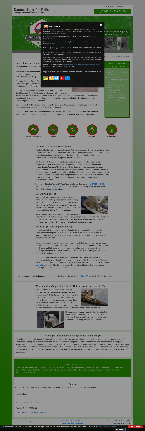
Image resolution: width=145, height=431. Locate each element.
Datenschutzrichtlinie (61, 47)
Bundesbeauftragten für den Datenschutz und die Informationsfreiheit (81, 64)
